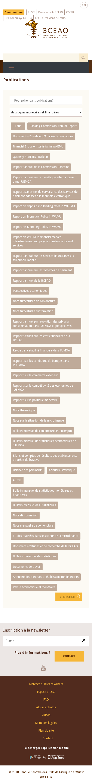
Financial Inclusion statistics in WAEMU (38, 146)
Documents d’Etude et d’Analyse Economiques (43, 136)
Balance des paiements (27, 470)
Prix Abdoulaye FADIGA (18, 18)
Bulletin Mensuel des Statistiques (34, 505)
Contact (69, 656)
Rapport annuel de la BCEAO (32, 280)
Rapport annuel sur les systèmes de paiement (42, 270)
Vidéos (46, 715)
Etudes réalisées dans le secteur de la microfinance (45, 536)
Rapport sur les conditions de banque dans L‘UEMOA (41, 363)
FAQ (46, 699)
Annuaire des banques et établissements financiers (46, 577)
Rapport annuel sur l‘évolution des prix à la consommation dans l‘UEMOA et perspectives (42, 324)
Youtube (45, 668)
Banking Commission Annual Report (53, 126)
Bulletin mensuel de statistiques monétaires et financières (43, 493)
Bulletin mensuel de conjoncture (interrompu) (42, 431)
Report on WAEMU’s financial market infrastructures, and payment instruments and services (43, 241)
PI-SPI (31, 12)
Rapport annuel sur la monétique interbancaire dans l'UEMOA (43, 179)
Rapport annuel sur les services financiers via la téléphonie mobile (43, 258)
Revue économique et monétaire (34, 587)
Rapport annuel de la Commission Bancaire (41, 167)
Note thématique (24, 410)
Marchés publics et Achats (46, 684)
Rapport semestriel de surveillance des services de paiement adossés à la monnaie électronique (45, 194)
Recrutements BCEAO (50, 12)
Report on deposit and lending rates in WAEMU (44, 206)
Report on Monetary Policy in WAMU (37, 216)
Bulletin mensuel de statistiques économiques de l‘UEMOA (44, 443)
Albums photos (46, 707)
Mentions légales (46, 722)
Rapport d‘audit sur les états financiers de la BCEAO (41, 338)
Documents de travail (26, 566)
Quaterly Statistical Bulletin (30, 156)
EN (84, 5)
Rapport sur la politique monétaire (35, 400)
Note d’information (25, 515)
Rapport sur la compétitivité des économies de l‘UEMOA (43, 388)
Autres (17, 480)
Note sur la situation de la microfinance (38, 420)
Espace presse (46, 691)
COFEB (70, 12)
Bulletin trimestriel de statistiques (34, 556)
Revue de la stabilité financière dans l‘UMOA (41, 350)
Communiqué (14, 12)
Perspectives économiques (30, 290)
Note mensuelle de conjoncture (33, 525)
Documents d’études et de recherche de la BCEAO (45, 546)
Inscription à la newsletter (26, 630)
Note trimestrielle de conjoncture (34, 301)
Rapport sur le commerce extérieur (35, 375)
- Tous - (18, 126)
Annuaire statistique (62, 470)
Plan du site (46, 730)
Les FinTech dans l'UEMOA (50, 18)
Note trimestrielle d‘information (33, 311)
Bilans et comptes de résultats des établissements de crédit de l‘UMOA (45, 458)
